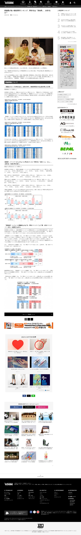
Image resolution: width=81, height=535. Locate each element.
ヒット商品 (19, 495)
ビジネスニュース (20, 498)
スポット (56, 492)
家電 (5, 495)
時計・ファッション (43, 498)
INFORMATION (73, 490)
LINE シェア (33, 396)
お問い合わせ (69, 511)
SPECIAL (72, 498)
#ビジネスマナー (61, 99)
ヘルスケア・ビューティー (45, 500)
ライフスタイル (11, 6)
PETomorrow (72, 503)
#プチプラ (60, 96)
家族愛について (29, 314)
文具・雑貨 (42, 496)
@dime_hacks (42, 407)
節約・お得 (31, 495)
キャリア (19, 492)
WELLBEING (72, 501)
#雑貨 (72, 99)
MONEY (31, 490)
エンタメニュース (57, 496)
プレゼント (70, 493)
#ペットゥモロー (61, 101)
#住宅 (71, 101)
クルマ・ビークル (43, 492)
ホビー (55, 495)
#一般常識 (60, 94)
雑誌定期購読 (49, 512)
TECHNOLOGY (9, 490)
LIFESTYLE (43, 490)
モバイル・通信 (7, 493)
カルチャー (56, 493)
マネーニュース (31, 498)
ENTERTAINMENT (60, 490)
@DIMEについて (44, 511)
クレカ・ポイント (32, 496)
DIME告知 (70, 492)
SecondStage (72, 500)
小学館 (45, 512)
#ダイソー (66, 96)
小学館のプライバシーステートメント (58, 512)
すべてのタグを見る (72, 104)
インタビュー (19, 496)
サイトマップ (50, 511)
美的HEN (71, 504)
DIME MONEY (31, 492)
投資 (29, 493)
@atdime (16, 407)
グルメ (41, 493)
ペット (41, 501)
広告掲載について (69, 512)
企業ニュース (73, 496)
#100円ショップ (67, 94)
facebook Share (24, 396)
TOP (5, 6)
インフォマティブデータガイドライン (59, 511)
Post (29, 396)
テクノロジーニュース (8, 500)
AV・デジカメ (7, 492)
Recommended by (42, 390)
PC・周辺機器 (7, 498)
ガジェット (6, 496)
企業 (18, 493)
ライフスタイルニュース (21, 6)
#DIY (67, 101)
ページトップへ (40, 476)
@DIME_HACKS (30, 407)
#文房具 (68, 99)
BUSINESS (20, 490)
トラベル (41, 495)
